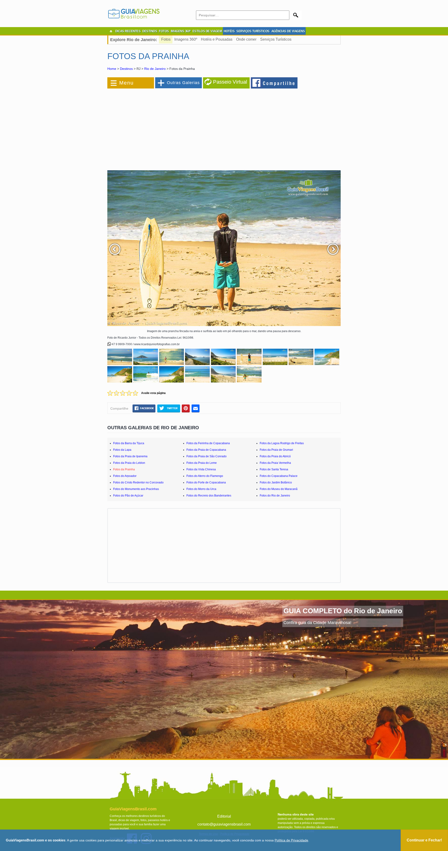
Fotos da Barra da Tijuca (128, 443)
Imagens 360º (185, 39)
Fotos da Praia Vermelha (275, 463)
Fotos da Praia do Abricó (275, 456)
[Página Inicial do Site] (110, 31)
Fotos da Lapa (122, 449)
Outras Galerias (183, 82)
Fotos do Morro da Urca (201, 489)
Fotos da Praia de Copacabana (206, 449)
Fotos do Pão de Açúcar (128, 495)
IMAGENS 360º (181, 31)
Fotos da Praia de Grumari (276, 449)
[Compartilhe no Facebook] (274, 82)
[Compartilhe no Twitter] (169, 408)
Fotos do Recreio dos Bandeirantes (208, 495)
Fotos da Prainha (124, 469)
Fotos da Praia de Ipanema (130, 456)
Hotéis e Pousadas (216, 39)
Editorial (224, 816)
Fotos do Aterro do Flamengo (204, 476)
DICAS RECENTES (127, 31)
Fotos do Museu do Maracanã (279, 489)
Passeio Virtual (230, 82)
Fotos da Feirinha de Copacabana (208, 443)
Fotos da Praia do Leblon (129, 463)
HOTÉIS (229, 31)
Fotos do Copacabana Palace (279, 476)
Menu (126, 83)
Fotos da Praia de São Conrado (206, 456)
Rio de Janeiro (155, 69)
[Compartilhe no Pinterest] (185, 408)
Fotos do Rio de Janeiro (275, 495)
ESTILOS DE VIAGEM (207, 31)
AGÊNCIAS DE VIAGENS (288, 31)
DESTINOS (149, 31)
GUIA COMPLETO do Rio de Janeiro (343, 611)
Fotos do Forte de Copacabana (206, 482)
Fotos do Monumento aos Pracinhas (136, 489)
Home (111, 69)
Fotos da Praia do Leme (201, 463)
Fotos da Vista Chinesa (201, 469)
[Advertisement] (158, 127)
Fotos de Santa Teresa (274, 469)
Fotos (166, 39)
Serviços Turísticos (275, 39)
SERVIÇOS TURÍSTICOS (253, 31)
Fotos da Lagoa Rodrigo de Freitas (282, 443)
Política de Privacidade (291, 840)
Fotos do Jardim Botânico (276, 482)
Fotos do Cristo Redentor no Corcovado (138, 482)
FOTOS (164, 31)
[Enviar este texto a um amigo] (195, 408)
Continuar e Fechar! (424, 840)
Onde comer (246, 39)
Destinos (126, 69)
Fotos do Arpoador (124, 476)
